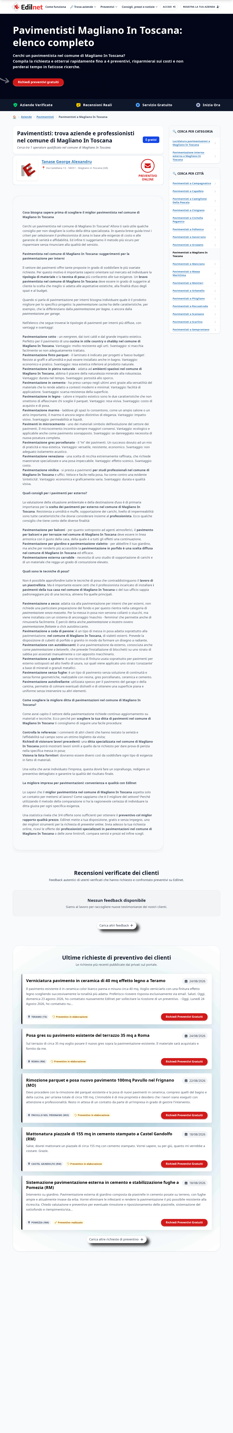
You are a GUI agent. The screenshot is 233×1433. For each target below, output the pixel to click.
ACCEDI (167, 6)
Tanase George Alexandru (67, 161)
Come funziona (55, 7)
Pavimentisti (45, 117)
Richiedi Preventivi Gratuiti (184, 1017)
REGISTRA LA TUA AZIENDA (199, 6)
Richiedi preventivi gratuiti (38, 82)
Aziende (26, 117)
